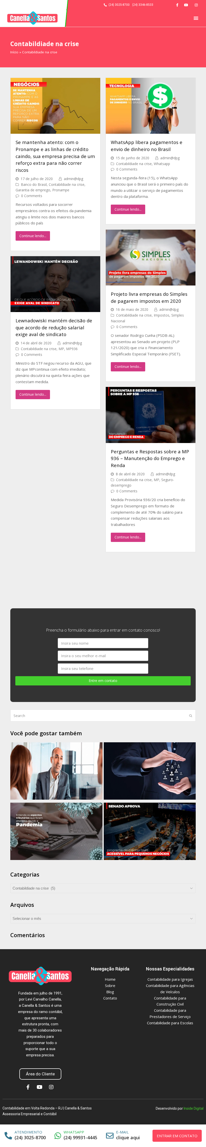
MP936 (72, 348)
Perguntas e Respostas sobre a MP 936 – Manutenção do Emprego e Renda (150, 458)
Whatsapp (162, 163)
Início (14, 52)
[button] (196, 18)
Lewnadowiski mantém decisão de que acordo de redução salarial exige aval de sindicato (54, 327)
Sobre (110, 985)
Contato (110, 997)
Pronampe (60, 190)
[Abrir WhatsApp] (193, 1134)
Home (110, 979)
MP (61, 348)
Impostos (161, 315)
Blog (110, 991)
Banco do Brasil (34, 184)
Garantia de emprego (33, 190)
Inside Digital (193, 1108)
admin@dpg (73, 178)
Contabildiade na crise (66, 184)
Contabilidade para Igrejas (170, 979)
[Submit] (190, 715)
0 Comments (31, 195)
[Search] (103, 715)
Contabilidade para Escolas (170, 1022)
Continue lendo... (32, 235)
